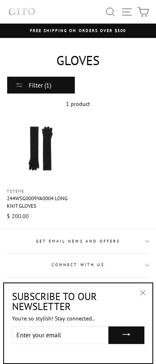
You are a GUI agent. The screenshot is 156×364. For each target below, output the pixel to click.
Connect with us (78, 264)
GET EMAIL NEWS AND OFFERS (78, 241)
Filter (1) (39, 85)
